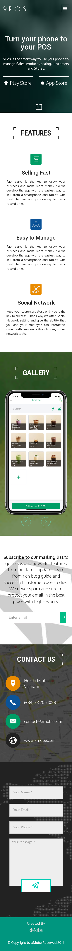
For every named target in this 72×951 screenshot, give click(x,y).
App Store (56, 83)
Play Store (20, 83)
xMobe (36, 930)
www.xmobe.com (40, 740)
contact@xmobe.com (43, 721)
